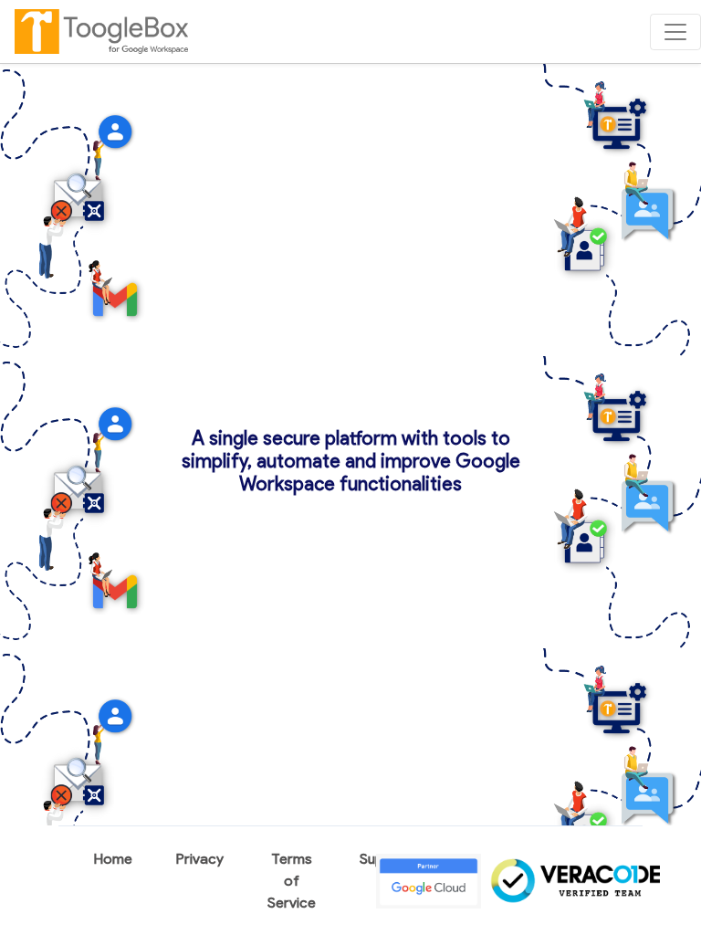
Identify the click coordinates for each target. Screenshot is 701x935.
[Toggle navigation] (675, 32)
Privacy (200, 858)
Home (113, 858)
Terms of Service (291, 880)
